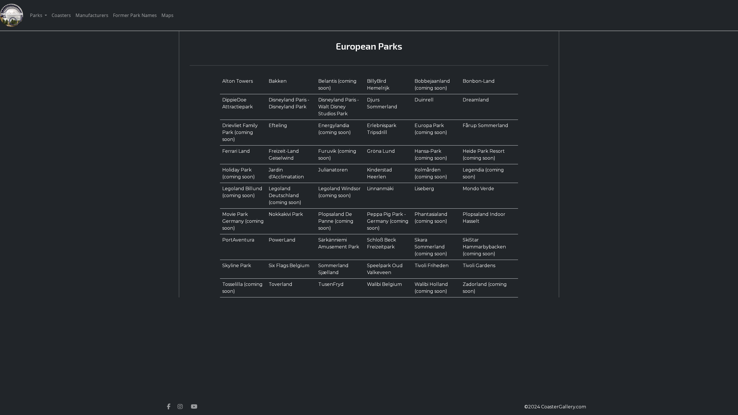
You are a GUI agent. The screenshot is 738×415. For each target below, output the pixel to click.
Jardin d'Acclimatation (286, 173)
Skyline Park (236, 265)
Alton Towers (237, 81)
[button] (169, 406)
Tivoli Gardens (479, 265)
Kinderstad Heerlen (379, 173)
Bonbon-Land (479, 81)
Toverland (280, 284)
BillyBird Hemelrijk (378, 84)
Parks (37, 15)
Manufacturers (92, 15)
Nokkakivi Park (286, 214)
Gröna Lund (381, 151)
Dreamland (476, 100)
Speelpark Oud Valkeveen (385, 269)
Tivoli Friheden (432, 265)
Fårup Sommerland (485, 125)
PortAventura (238, 240)
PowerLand (282, 240)
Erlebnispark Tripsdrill (381, 129)
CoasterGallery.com (563, 407)
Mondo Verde (478, 188)
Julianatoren (333, 170)
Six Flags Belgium (289, 265)
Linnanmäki (380, 188)
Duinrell (424, 100)
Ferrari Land (236, 151)
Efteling (278, 125)
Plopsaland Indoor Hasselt (484, 218)
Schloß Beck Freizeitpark (381, 243)
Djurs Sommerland (382, 103)
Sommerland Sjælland (333, 269)
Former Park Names (135, 15)
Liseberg (424, 188)
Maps (167, 15)
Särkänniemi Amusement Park (338, 243)
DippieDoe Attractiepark (237, 103)
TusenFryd (331, 284)
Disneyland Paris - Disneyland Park (289, 103)
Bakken (278, 81)
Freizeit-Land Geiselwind (284, 154)
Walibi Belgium (384, 284)
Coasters (61, 15)
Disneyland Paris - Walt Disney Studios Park (338, 106)
